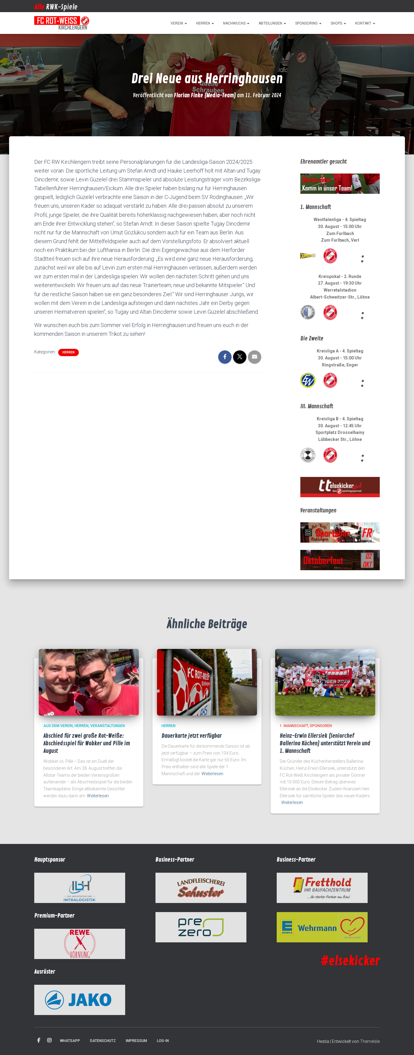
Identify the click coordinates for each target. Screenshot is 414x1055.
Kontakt (363, 23)
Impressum (136, 1041)
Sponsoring (307, 23)
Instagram (49, 1040)
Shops (337, 23)
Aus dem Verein (58, 726)
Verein (177, 23)
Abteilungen (271, 23)
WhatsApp (70, 1041)
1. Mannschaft (294, 726)
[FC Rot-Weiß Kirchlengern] (62, 23)
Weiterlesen (98, 795)
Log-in (163, 1041)
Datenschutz (103, 1041)
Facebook (38, 1040)
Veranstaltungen (107, 726)
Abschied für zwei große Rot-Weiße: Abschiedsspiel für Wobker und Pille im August (86, 743)
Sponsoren (321, 726)
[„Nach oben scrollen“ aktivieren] (402, 1042)
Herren (203, 23)
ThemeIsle (370, 1041)
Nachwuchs (234, 23)
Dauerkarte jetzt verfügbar (192, 736)
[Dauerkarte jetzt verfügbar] (207, 682)
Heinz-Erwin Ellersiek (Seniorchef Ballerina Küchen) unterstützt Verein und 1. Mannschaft (325, 743)
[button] (185, 23)
